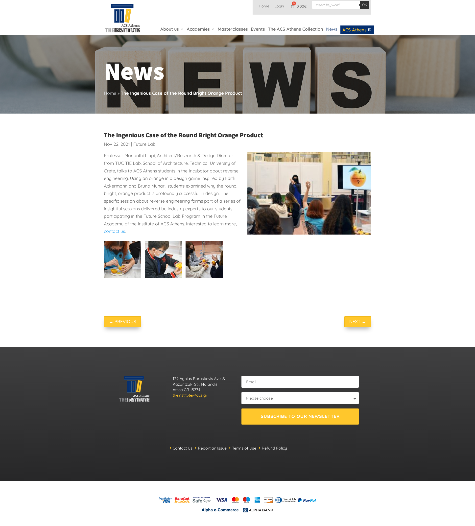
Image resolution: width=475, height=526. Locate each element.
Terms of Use (244, 448)
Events (258, 29)
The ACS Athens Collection (295, 29)
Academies (198, 29)
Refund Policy (274, 448)
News (331, 29)
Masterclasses (233, 29)
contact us (114, 231)
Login (279, 6)
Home (264, 6)
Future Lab (144, 144)
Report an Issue (212, 448)
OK (364, 5)
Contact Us (182, 448)
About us (169, 29)
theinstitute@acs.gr (190, 395)
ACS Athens (355, 30)
